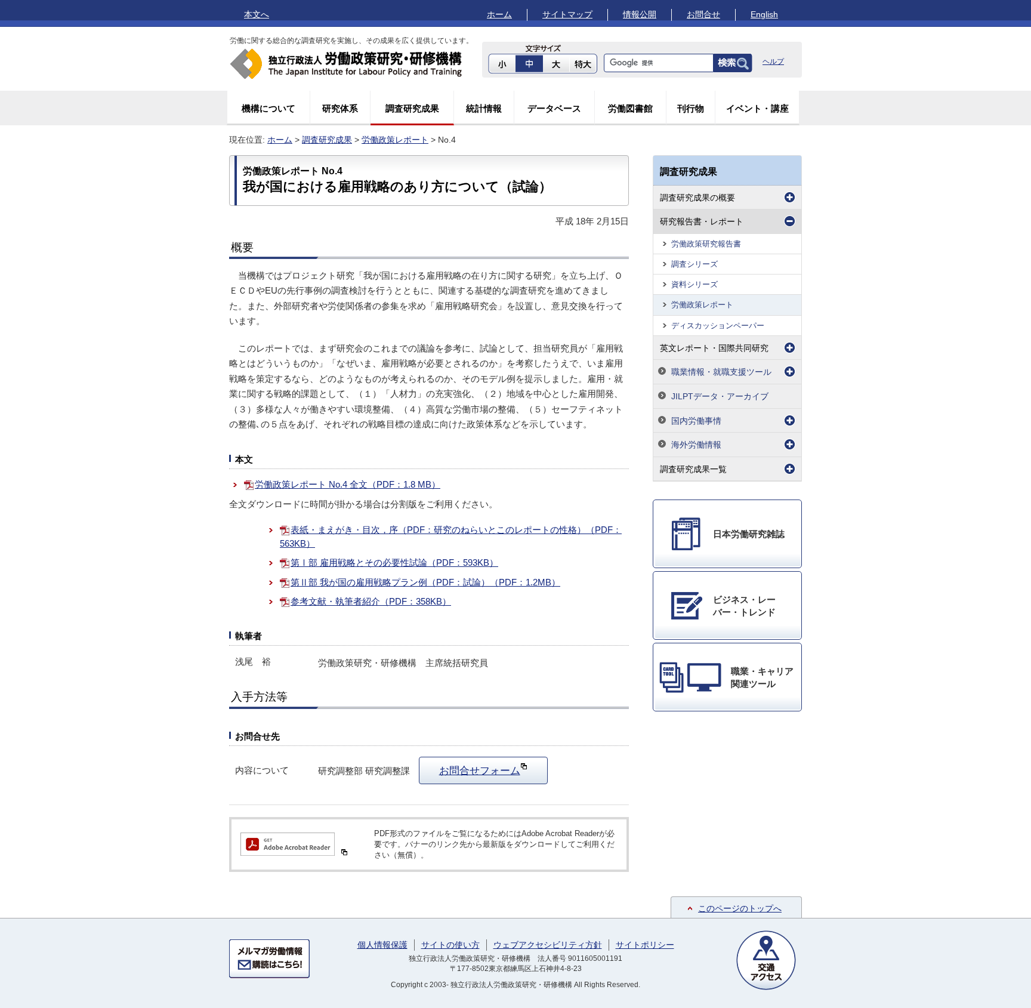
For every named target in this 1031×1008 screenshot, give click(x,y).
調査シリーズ (694, 264)
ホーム (499, 14)
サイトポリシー (645, 945)
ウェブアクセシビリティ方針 (547, 945)
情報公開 (639, 14)
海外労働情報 (696, 444)
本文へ (256, 14)
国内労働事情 (696, 421)
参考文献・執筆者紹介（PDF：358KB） (371, 601)
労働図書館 (630, 108)
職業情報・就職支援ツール (721, 372)
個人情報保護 (382, 945)
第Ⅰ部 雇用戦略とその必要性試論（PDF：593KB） (394, 562)
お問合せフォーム (479, 770)
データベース (554, 108)
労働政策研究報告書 (706, 243)
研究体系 (340, 108)
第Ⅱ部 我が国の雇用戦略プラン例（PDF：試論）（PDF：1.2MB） (425, 582)
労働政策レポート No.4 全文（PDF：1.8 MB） (347, 484)
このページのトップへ (740, 908)
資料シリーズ (694, 284)
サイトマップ (567, 14)
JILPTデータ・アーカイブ (719, 396)
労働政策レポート (395, 139)
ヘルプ (773, 61)
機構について (268, 108)
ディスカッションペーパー (717, 325)
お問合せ (703, 14)
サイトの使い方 (450, 945)
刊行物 (690, 108)
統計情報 (484, 108)
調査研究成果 (412, 108)
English (764, 14)
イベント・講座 (757, 108)
